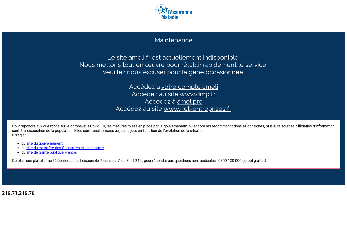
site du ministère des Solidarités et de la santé (65, 148)
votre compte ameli (189, 86)
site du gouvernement (44, 143)
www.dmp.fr (197, 94)
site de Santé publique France (51, 152)
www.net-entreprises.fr (197, 108)
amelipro (190, 101)
